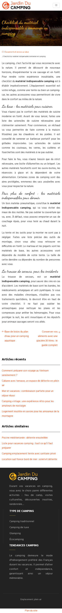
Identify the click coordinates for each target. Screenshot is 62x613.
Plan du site (31, 611)
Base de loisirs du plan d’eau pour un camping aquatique (17, 336)
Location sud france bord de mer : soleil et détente (29, 459)
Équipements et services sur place (17, 52)
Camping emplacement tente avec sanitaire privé (29, 454)
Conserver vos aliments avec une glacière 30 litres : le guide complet (46, 338)
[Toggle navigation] (56, 5)
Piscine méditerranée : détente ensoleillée (25, 438)
